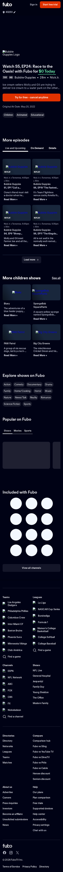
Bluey (7, 303)
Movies (18, 430)
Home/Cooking (22, 391)
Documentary (34, 384)
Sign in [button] (33, 4)
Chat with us (39, 830)
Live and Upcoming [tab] (15, 148)
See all (56, 278)
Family (7, 391)
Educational (37, 115)
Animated (22, 115)
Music (48, 391)
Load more (29, 259)
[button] (17, 199)
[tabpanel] (31, 209)
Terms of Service (11, 866)
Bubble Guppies (12, 184)
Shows (7, 430)
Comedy (18, 384)
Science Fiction (12, 404)
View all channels (31, 568)
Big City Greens (41, 343)
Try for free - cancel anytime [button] (31, 97)
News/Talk (20, 397)
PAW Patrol (9, 343)
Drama (48, 384)
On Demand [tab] (37, 148)
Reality (33, 397)
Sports (27, 404)
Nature (7, 397)
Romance (46, 397)
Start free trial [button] (50, 4)
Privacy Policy (29, 866)
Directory (44, 866)
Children (8, 115)
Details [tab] (52, 148)
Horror (38, 391)
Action (7, 384)
